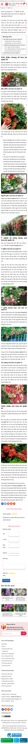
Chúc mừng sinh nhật (7, 656)
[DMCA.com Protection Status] (6, 716)
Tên (4, 533)
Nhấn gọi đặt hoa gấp (6, 740)
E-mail (5, 539)
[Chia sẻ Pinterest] (8, 503)
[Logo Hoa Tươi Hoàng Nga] (14, 4)
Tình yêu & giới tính (6, 663)
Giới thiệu (4, 644)
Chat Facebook (22, 740)
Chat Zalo (15, 740)
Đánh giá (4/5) (5, 574)
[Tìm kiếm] (26, 4)
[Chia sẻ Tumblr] (14, 503)
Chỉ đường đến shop (7, 648)
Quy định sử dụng (6, 676)
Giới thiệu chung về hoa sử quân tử (13, 39)
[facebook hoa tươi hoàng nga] (2, 709)
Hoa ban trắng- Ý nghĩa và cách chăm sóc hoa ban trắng (20, 598)
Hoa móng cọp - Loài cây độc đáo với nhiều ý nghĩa (20, 614)
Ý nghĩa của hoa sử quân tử (13, 47)
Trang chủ (2, 7)
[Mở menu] (2, 4)
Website (5, 553)
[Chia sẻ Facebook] (2, 503)
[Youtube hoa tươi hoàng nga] (5, 709)
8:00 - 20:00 (17, 1)
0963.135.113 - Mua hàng (9, 694)
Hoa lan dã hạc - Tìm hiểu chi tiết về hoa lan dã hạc (7, 598)
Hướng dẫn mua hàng (7, 681)
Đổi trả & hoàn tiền (6, 686)
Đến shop (23, 1)
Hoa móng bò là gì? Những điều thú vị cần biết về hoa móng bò (7, 614)
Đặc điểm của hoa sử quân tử (13, 41)
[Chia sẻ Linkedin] (11, 503)
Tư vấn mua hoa (5, 665)
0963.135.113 (8, 1)
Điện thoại (4, 546)
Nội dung (5, 560)
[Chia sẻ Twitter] (5, 503)
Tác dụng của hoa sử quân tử (13, 51)
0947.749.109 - (12, 696)
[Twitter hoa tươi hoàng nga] (11, 709)
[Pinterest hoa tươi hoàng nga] (8, 709)
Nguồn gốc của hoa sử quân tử (14, 43)
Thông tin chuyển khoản (7, 683)
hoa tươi (24, 30)
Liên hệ (3, 646)
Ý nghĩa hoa (9, 7)
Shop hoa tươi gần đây (7, 653)
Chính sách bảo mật (6, 674)
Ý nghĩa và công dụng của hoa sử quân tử (14, 45)
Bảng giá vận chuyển (7, 678)
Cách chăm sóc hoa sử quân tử (12, 52)
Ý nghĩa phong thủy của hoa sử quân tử (16, 49)
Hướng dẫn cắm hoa (7, 660)
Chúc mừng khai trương (7, 658)
